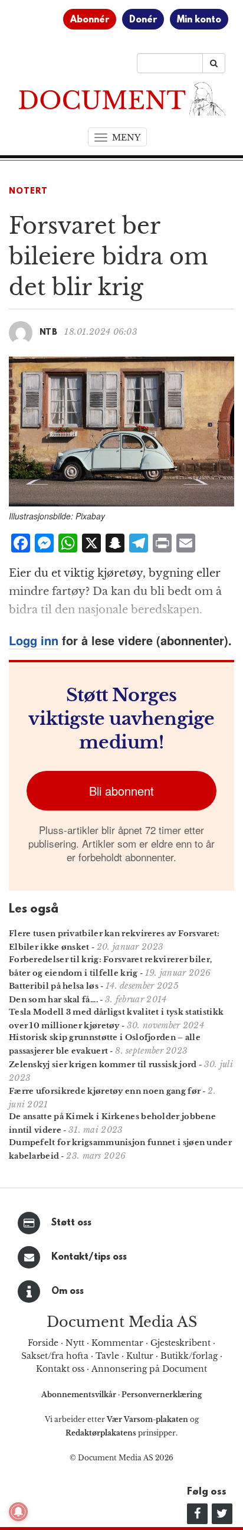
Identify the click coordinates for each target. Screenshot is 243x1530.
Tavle (107, 1356)
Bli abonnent (121, 790)
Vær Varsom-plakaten (147, 1419)
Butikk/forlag (189, 1356)
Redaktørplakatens (100, 1432)
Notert (28, 192)
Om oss (67, 1291)
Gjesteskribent (180, 1343)
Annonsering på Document (149, 1369)
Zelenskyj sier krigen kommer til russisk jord (103, 1065)
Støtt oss (71, 1223)
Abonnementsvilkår (79, 1394)
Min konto (199, 20)
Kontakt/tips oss (89, 1257)
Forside (43, 1343)
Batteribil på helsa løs (53, 986)
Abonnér (89, 20)
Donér (143, 20)
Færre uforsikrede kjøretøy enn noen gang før (105, 1091)
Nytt (74, 1343)
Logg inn (33, 640)
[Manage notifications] (18, 1511)
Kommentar (117, 1343)
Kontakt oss (60, 1369)
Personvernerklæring (161, 1394)
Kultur (139, 1356)
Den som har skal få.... (53, 1000)
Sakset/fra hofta (54, 1356)
